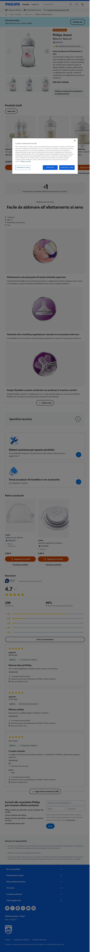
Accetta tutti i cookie (66, 168)
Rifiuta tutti (49, 168)
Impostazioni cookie (22, 168)
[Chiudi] (74, 140)
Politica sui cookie (25, 162)
